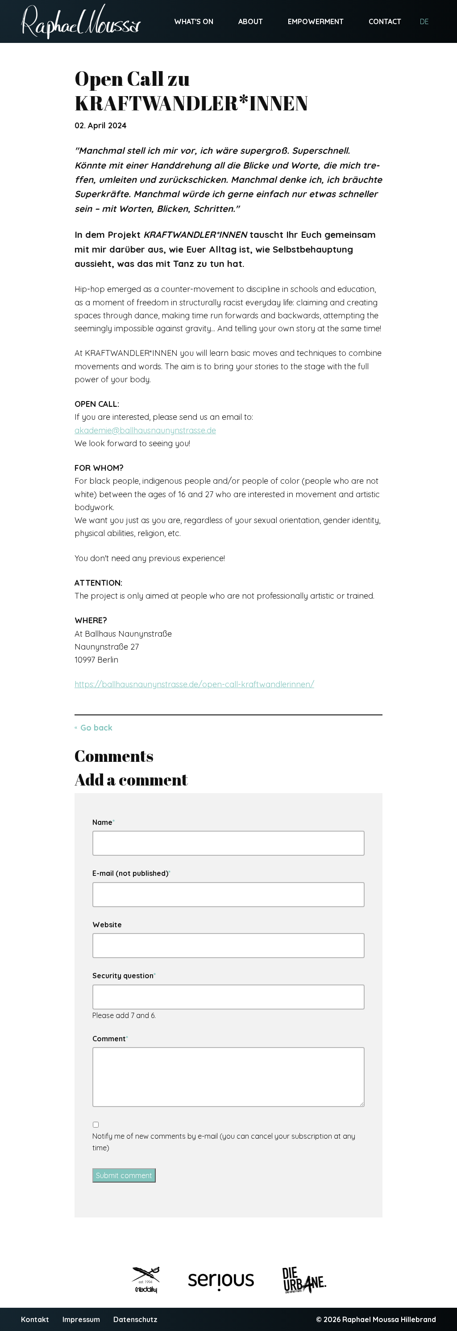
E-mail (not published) (131, 872)
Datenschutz (135, 1319)
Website (107, 924)
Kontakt (35, 1319)
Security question (124, 975)
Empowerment (316, 21)
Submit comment (124, 1175)
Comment (110, 1038)
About (250, 21)
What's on (193, 21)
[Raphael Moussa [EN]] (81, 21)
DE (424, 21)
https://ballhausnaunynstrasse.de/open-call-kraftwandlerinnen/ (194, 684)
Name (103, 821)
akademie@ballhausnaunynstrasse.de (145, 430)
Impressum (81, 1319)
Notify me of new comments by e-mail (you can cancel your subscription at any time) (223, 1142)
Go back (96, 728)
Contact (385, 21)
